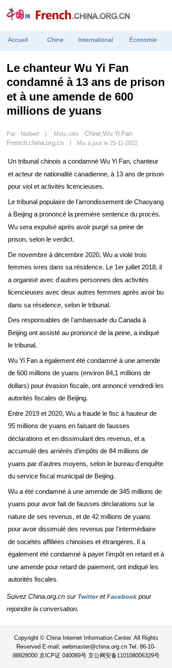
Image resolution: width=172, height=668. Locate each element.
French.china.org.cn (35, 142)
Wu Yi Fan (117, 133)
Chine (55, 40)
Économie (143, 40)
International (95, 40)
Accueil (18, 40)
